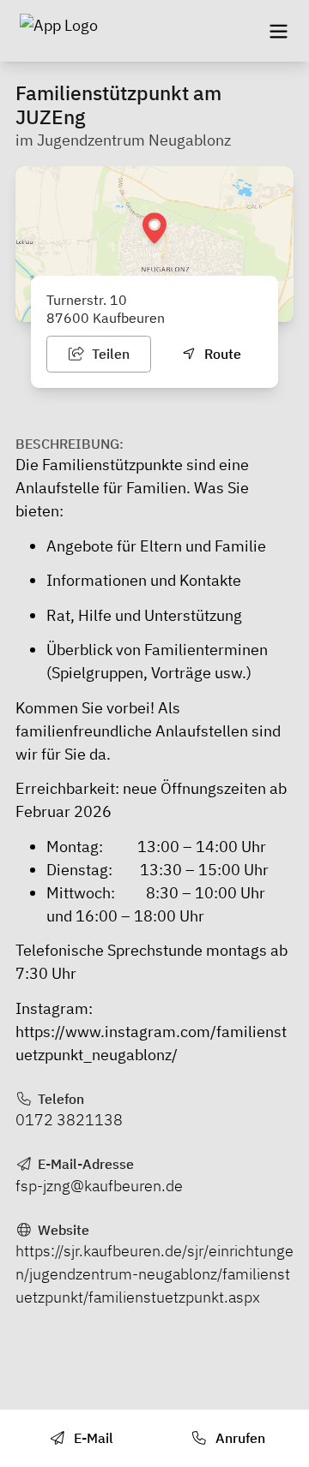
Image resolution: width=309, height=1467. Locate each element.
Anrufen (238, 1437)
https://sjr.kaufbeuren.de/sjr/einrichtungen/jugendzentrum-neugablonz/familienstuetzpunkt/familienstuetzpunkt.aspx (154, 1274)
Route (221, 353)
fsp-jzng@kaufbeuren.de (99, 1186)
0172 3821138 (69, 1120)
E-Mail (91, 1437)
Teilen (109, 353)
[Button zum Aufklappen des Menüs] (278, 31)
